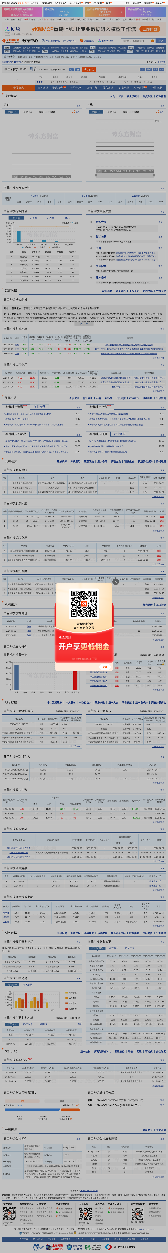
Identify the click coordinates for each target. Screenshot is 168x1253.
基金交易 (159, 3)
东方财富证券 (61, 3)
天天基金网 (47, 3)
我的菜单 (137, 3)
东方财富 (35, 3)
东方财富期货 (75, 3)
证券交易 (148, 3)
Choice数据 (97, 3)
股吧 (108, 3)
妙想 (87, 3)
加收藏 (14, 3)
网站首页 (6, 3)
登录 (127, 3)
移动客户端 (22, 3)
